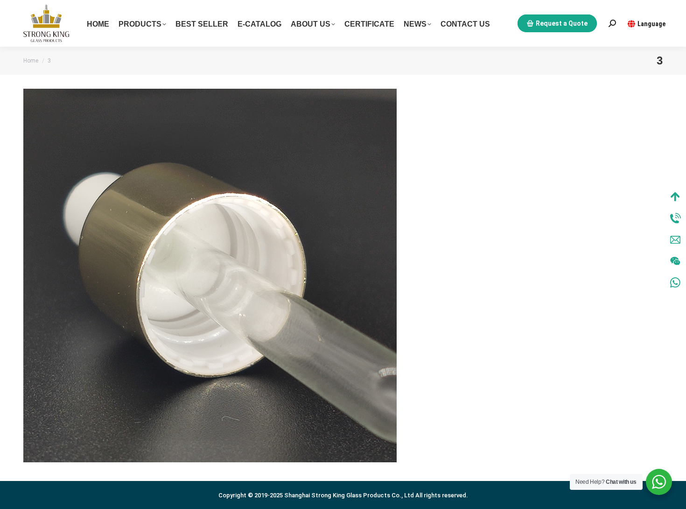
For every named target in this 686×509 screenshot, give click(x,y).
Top (675, 196)
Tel (675, 218)
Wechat (675, 261)
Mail (675, 239)
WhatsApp (675, 282)
